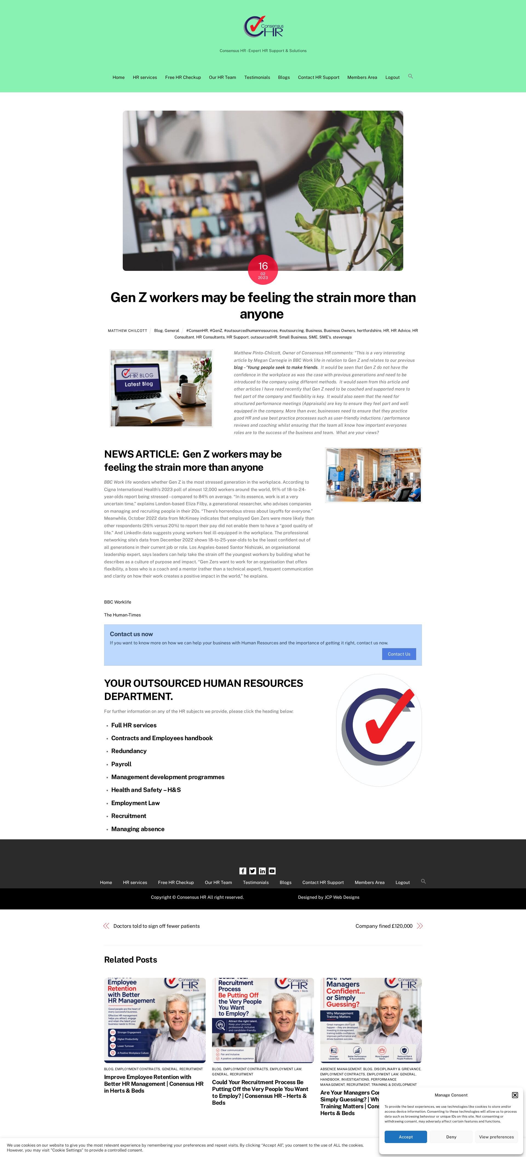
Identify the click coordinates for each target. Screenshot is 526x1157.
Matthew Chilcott (127, 331)
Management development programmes (168, 776)
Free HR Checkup (183, 77)
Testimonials (257, 77)
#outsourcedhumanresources (251, 330)
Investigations (355, 1079)
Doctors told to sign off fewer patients (157, 926)
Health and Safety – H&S (146, 789)
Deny (451, 1137)
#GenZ (216, 330)
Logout (392, 77)
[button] (515, 1095)
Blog (158, 330)
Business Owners (339, 330)
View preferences (496, 1137)
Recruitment (128, 815)
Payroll (121, 764)
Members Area (362, 77)
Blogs (284, 77)
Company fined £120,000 (384, 926)
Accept (406, 1137)
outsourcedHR (264, 337)
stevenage (342, 337)
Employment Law (135, 802)
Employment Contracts (137, 1069)
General (172, 330)
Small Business (293, 337)
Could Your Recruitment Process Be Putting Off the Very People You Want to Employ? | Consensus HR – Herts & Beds (260, 1092)
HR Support (238, 337)
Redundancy (129, 750)
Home (119, 77)
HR (386, 330)
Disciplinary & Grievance (397, 1069)
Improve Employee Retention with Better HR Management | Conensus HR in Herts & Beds (154, 1083)
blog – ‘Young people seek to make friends (276, 367)
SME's (325, 337)
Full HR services (134, 725)
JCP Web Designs (342, 897)
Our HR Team (222, 77)
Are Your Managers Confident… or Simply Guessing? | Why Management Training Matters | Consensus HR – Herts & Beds (369, 1102)
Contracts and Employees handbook (162, 738)
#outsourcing (291, 330)
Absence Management (340, 1069)
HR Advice (400, 330)
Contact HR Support (318, 77)
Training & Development (394, 1085)
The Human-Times (122, 615)
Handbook (330, 1079)
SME (313, 337)
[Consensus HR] (263, 40)
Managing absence (138, 828)
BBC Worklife (117, 602)
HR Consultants (210, 337)
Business (314, 330)
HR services (145, 77)
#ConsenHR (197, 330)
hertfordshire (369, 330)
